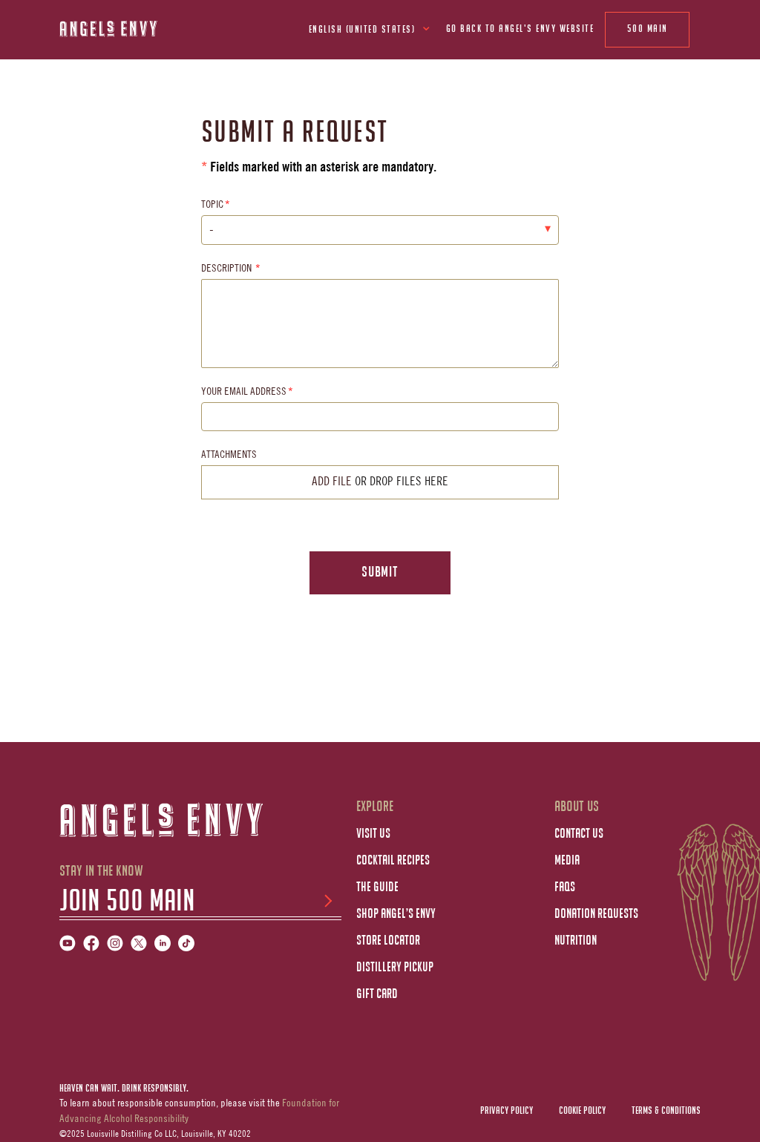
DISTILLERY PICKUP (394, 968)
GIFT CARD (377, 994)
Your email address (243, 392)
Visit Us (373, 834)
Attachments (229, 455)
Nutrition (575, 941)
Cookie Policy (582, 1111)
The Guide (377, 887)
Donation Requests (596, 914)
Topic (212, 205)
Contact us (578, 834)
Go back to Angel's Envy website (520, 29)
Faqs (564, 887)
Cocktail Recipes (393, 861)
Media (567, 861)
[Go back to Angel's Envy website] (126, 28)
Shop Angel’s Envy (396, 914)
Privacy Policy (506, 1111)
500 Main (647, 29)
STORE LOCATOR (388, 941)
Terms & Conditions (666, 1111)
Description (227, 269)
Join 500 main (127, 902)
